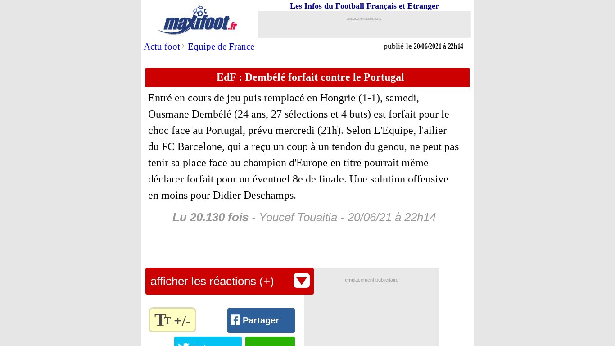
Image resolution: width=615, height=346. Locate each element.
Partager (261, 320)
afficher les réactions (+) (212, 281)
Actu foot (162, 46)
